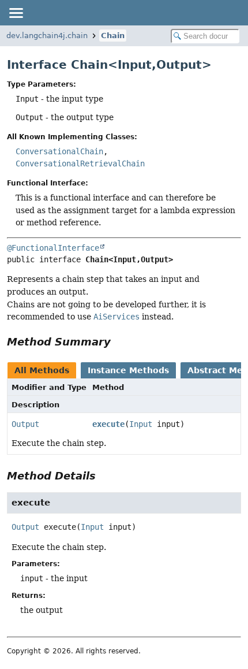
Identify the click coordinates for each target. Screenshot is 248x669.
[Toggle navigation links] (15, 13)
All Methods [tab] (41, 370)
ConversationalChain (59, 151)
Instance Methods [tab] (128, 370)
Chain (113, 35)
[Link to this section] (118, 342)
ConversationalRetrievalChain (80, 163)
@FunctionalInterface (53, 247)
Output (25, 424)
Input (140, 424)
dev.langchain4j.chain (47, 35)
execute (108, 424)
